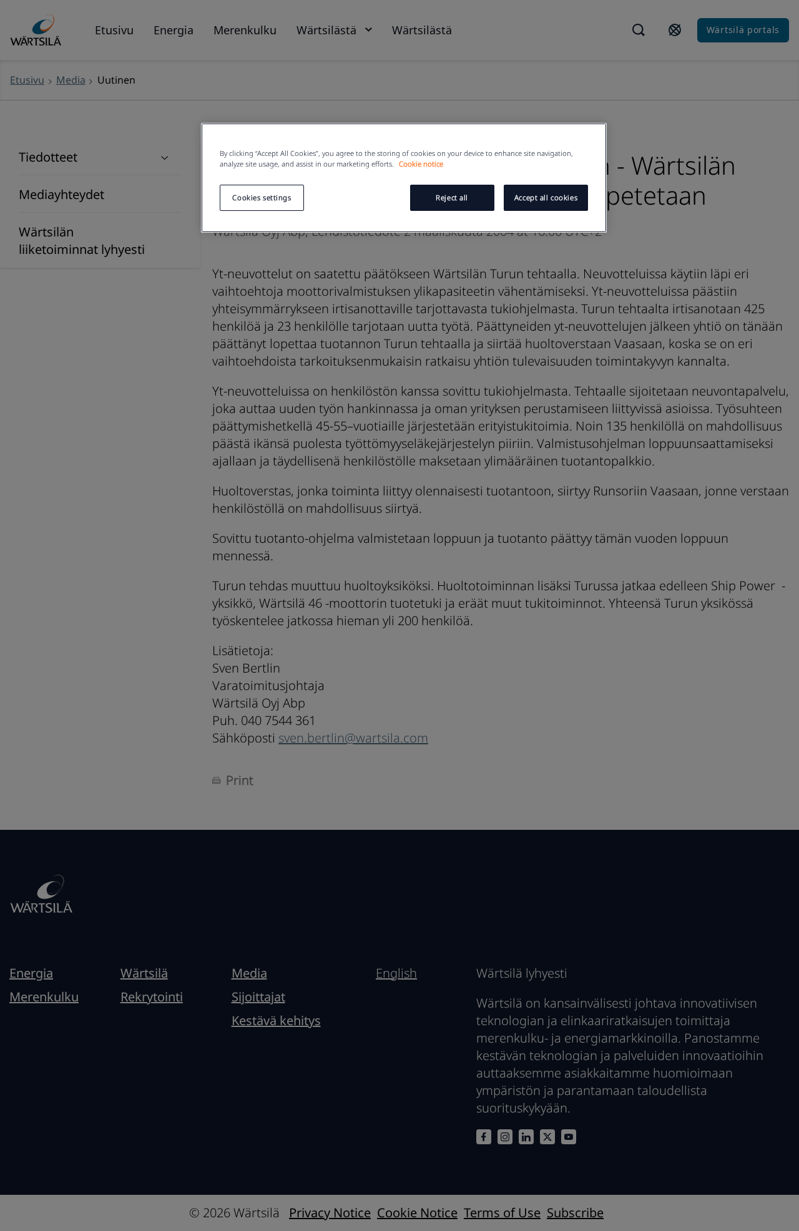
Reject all (452, 197)
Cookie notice (421, 163)
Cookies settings (261, 197)
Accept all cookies (545, 197)
